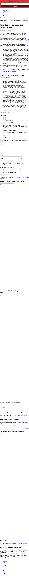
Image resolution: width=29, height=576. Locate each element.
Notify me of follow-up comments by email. (11, 169)
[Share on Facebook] (4, 568)
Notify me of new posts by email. (9, 172)
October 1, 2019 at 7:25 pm (9, 122)
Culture (7, 112)
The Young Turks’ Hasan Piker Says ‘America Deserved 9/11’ (14, 40)
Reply (4, 135)
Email (1, 158)
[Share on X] (4, 571)
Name (1, 155)
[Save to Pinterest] (4, 573)
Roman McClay (9, 120)
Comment (2, 144)
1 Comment (11, 30)
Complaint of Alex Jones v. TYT (10, 71)
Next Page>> (26, 428)
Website (2, 160)
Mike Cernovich (3, 8)
